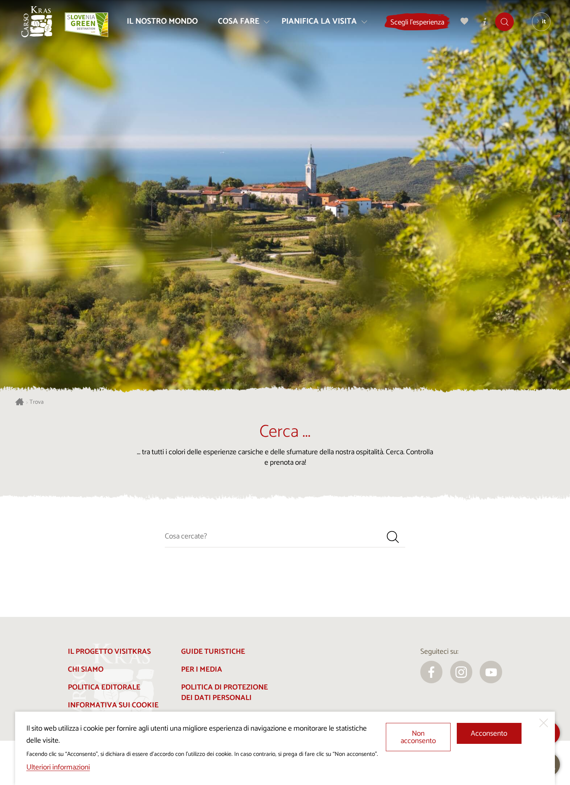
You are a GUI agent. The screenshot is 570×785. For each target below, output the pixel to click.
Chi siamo (86, 669)
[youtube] (491, 672)
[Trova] (505, 21)
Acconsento (489, 734)
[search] (393, 537)
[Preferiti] (464, 21)
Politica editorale (104, 687)
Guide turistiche (213, 652)
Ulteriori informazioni (58, 767)
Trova (36, 402)
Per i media (201, 669)
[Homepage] (36, 21)
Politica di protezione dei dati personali (224, 692)
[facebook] (431, 672)
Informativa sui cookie (113, 705)
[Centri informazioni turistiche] (485, 21)
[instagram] (461, 672)
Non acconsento (418, 737)
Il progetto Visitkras (109, 652)
